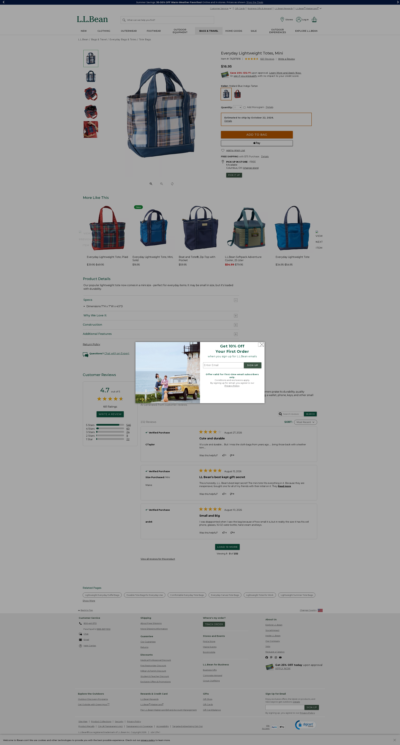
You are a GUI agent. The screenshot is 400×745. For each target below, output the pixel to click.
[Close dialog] (261, 345)
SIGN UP (252, 365)
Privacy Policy (232, 386)
